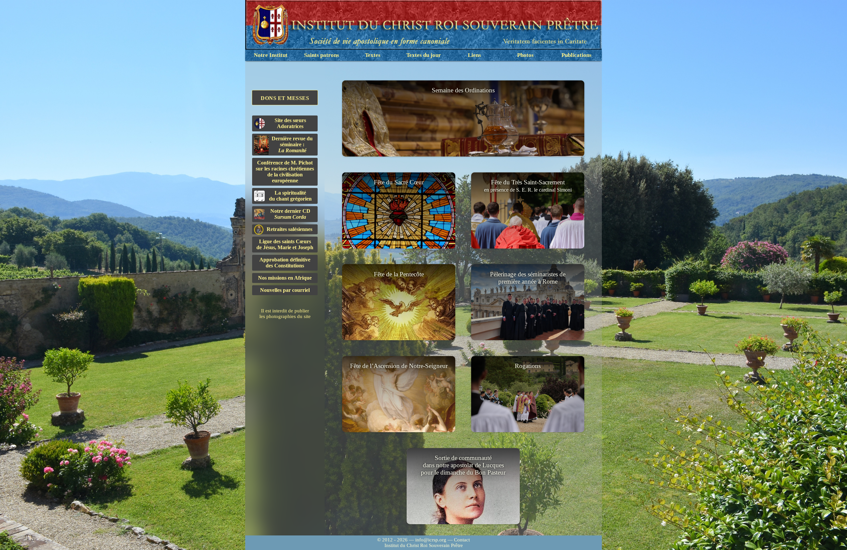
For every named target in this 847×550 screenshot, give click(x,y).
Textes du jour (423, 55)
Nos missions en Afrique (285, 278)
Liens (474, 55)
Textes (372, 55)
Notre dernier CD (290, 214)
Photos (525, 55)
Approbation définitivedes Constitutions (284, 262)
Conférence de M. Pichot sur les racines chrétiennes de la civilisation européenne (285, 171)
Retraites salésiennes (289, 229)
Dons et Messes (285, 98)
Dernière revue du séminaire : (292, 144)
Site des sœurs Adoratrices (290, 123)
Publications (576, 55)
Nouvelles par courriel (285, 290)
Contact (462, 539)
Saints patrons (321, 55)
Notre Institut (271, 55)
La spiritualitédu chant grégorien (290, 196)
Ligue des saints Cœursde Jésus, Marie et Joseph (284, 244)
